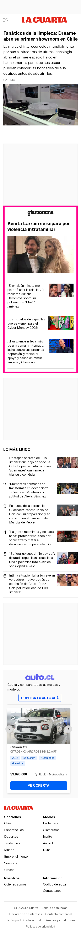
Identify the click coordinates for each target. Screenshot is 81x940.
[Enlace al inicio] (40, 213)
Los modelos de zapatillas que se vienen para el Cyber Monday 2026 (26, 323)
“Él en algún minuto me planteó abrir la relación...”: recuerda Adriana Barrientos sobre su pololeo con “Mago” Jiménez (25, 296)
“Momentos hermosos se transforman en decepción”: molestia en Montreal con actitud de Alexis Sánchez (28, 490)
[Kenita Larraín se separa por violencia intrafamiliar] (40, 255)
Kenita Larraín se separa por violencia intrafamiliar (38, 226)
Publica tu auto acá (40, 698)
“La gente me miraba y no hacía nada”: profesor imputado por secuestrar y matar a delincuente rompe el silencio (31, 538)
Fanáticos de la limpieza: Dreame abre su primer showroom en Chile (40, 36)
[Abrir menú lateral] (7, 20)
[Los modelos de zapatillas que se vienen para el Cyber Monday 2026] (61, 324)
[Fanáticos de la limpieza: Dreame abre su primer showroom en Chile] (40, 105)
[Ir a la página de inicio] (44, 20)
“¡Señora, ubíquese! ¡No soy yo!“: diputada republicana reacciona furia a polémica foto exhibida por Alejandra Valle (32, 560)
